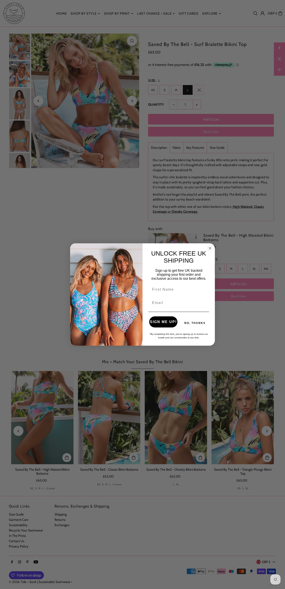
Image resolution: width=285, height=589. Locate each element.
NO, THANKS (195, 323)
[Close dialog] (210, 248)
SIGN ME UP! (163, 322)
